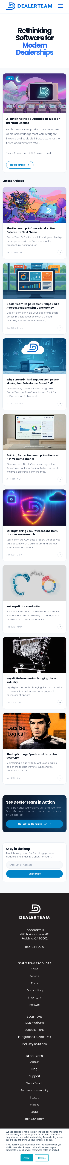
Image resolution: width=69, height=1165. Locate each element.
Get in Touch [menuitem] (34, 1083)
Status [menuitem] (34, 1097)
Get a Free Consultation (32, 824)
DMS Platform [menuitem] (34, 1023)
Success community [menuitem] (34, 1090)
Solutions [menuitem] (34, 1016)
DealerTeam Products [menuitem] (34, 963)
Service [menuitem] (34, 976)
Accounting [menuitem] (35, 990)
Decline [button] (42, 1157)
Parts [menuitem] (34, 983)
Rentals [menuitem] (35, 1005)
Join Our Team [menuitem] (34, 1119)
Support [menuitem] (34, 1076)
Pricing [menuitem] (34, 1105)
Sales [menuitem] (34, 969)
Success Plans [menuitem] (34, 1030)
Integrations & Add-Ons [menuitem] (34, 1037)
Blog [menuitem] (34, 1069)
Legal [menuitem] (34, 1112)
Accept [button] (27, 1157)
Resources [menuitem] (34, 1056)
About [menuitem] (34, 1062)
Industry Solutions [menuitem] (34, 1044)
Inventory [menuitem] (34, 997)
